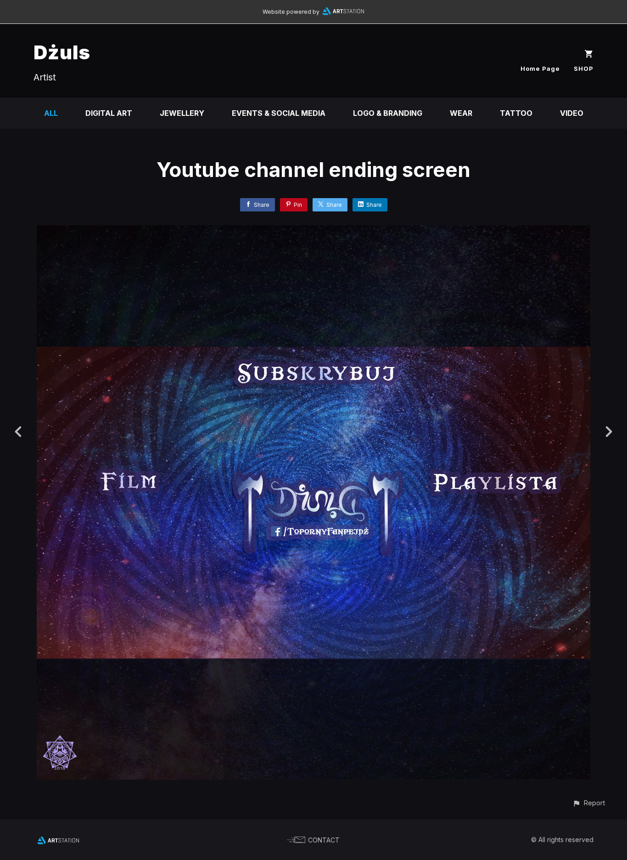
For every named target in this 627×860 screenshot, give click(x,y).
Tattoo (516, 113)
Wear (461, 113)
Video (571, 113)
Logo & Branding (387, 113)
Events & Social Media (278, 113)
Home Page (540, 68)
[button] (589, 802)
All (51, 113)
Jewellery (182, 113)
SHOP (583, 68)
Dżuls (62, 52)
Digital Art (108, 113)
